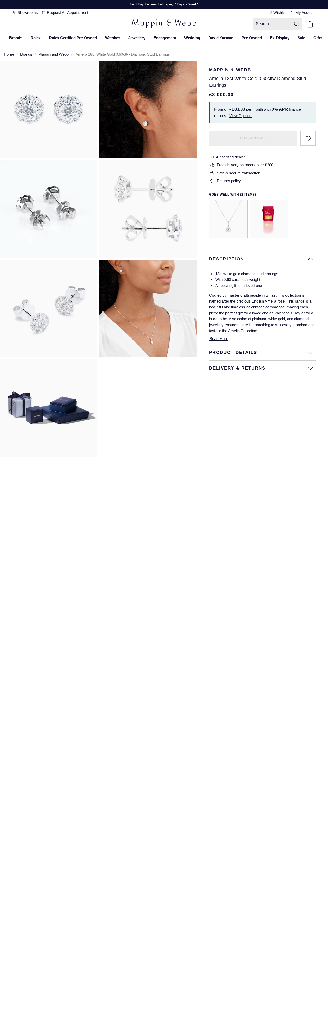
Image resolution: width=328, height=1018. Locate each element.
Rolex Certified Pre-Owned (73, 38)
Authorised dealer (230, 157)
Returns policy (229, 181)
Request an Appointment (67, 12)
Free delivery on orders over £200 (245, 165)
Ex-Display (279, 38)
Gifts (317, 38)
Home (9, 54)
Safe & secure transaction (238, 173)
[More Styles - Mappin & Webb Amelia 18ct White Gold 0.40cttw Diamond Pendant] (228, 219)
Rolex (35, 38)
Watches (112, 38)
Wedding (192, 38)
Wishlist (279, 12)
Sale (301, 38)
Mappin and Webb (53, 54)
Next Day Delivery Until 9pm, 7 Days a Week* (164, 4)
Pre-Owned (252, 38)
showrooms (27, 12)
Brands (15, 38)
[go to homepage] (164, 24)
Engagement (164, 38)
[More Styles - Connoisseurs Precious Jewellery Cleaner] (269, 219)
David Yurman (220, 38)
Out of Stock (253, 138)
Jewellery (136, 38)
